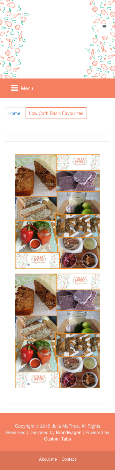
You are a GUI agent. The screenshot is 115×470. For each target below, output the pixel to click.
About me (48, 459)
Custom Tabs (57, 438)
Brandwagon (68, 432)
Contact (69, 459)
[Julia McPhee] (57, 36)
